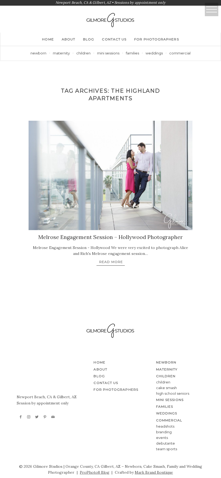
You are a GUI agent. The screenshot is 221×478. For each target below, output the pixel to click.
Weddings (154, 53)
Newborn (38, 53)
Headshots (165, 426)
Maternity (61, 53)
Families (132, 53)
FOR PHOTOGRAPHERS (156, 39)
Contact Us (114, 39)
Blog (88, 39)
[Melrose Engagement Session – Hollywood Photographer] (110, 175)
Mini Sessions (108, 53)
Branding (164, 432)
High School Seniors (172, 393)
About (68, 39)
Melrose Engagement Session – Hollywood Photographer (110, 237)
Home (48, 39)
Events (162, 437)
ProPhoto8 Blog (94, 472)
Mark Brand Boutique (154, 472)
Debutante (165, 443)
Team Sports (166, 449)
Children (163, 382)
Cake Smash (166, 388)
